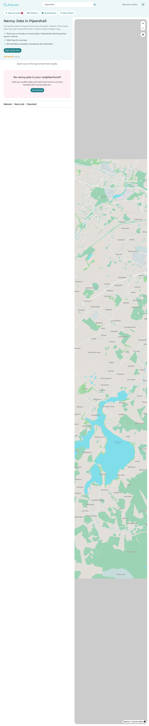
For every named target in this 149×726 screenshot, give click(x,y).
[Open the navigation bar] (143, 4)
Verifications (50, 13)
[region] (110, 371)
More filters (68, 13)
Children (33, 13)
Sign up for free (12, 50)
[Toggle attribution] (144, 721)
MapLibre (127, 722)
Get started (37, 90)
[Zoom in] (143, 23)
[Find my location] (143, 34)
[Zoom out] (143, 28)
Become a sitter (129, 4)
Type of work (14, 13)
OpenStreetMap (137, 722)
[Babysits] (11, 4)
